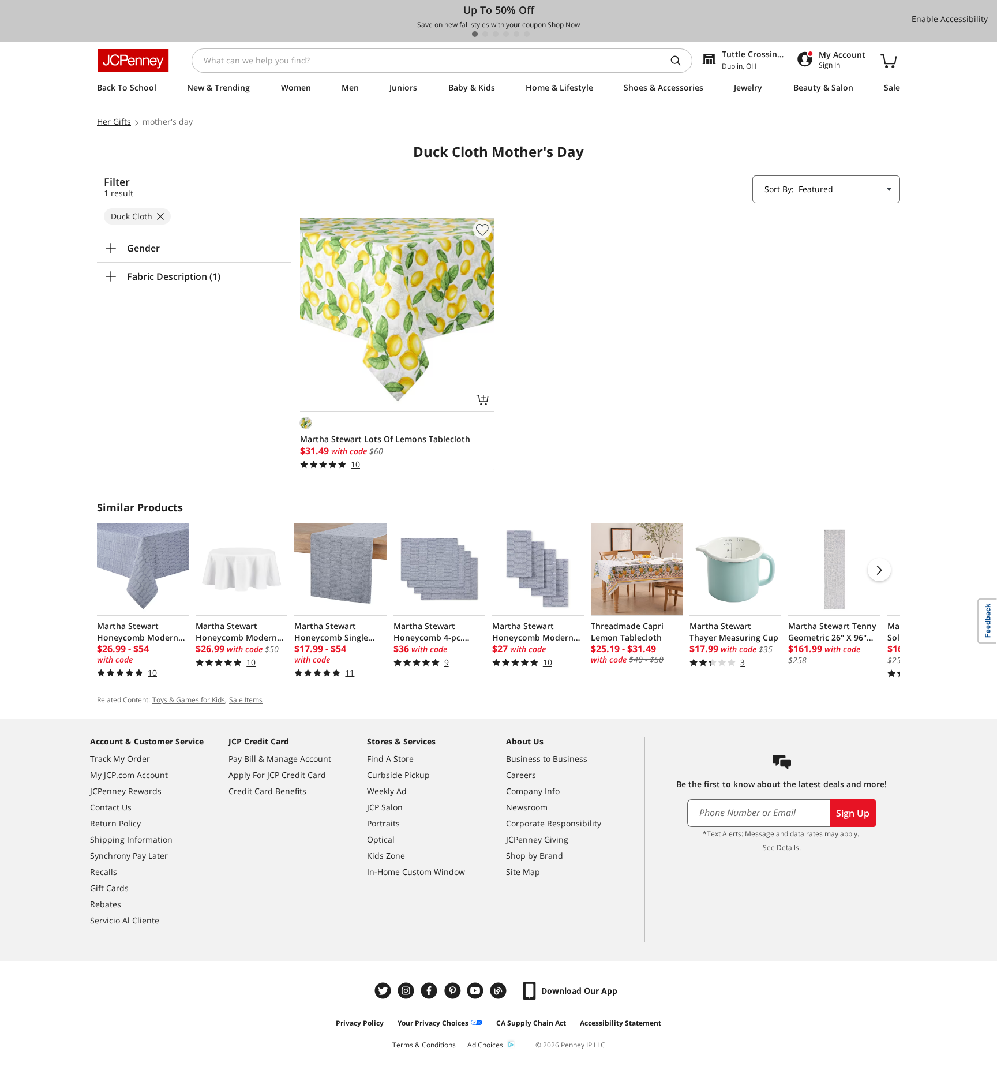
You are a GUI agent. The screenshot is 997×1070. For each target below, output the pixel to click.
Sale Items (246, 700)
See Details (781, 847)
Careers (521, 774)
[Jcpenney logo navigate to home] (133, 60)
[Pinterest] (453, 991)
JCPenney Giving (537, 839)
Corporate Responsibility (553, 823)
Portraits (383, 823)
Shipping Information (131, 839)
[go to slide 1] (475, 34)
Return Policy (115, 823)
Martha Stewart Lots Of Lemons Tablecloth (385, 438)
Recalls (103, 871)
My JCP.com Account (129, 774)
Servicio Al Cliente (124, 920)
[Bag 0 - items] (888, 60)
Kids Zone (386, 855)
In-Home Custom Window (416, 871)
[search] (680, 60)
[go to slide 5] (516, 34)
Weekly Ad (387, 790)
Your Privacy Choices (433, 1023)
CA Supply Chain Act (531, 1023)
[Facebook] (430, 991)
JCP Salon (385, 807)
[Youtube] (476, 991)
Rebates (105, 904)
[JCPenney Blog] (499, 991)
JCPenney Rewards (126, 790)
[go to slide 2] (485, 34)
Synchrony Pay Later (129, 855)
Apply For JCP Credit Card (277, 774)
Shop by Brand (534, 855)
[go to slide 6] (527, 34)
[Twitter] (384, 991)
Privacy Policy (360, 1023)
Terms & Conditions (424, 1045)
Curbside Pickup (398, 774)
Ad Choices (485, 1045)
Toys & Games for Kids (188, 700)
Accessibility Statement (620, 1023)
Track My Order (120, 758)
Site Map (523, 871)
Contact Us (111, 807)
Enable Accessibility (950, 18)
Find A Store (390, 758)
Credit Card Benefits (267, 790)
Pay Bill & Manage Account (279, 758)
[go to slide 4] (506, 34)
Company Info (533, 790)
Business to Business (546, 758)
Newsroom (527, 807)
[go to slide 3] (495, 34)
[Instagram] (407, 991)
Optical (381, 839)
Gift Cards (109, 887)
